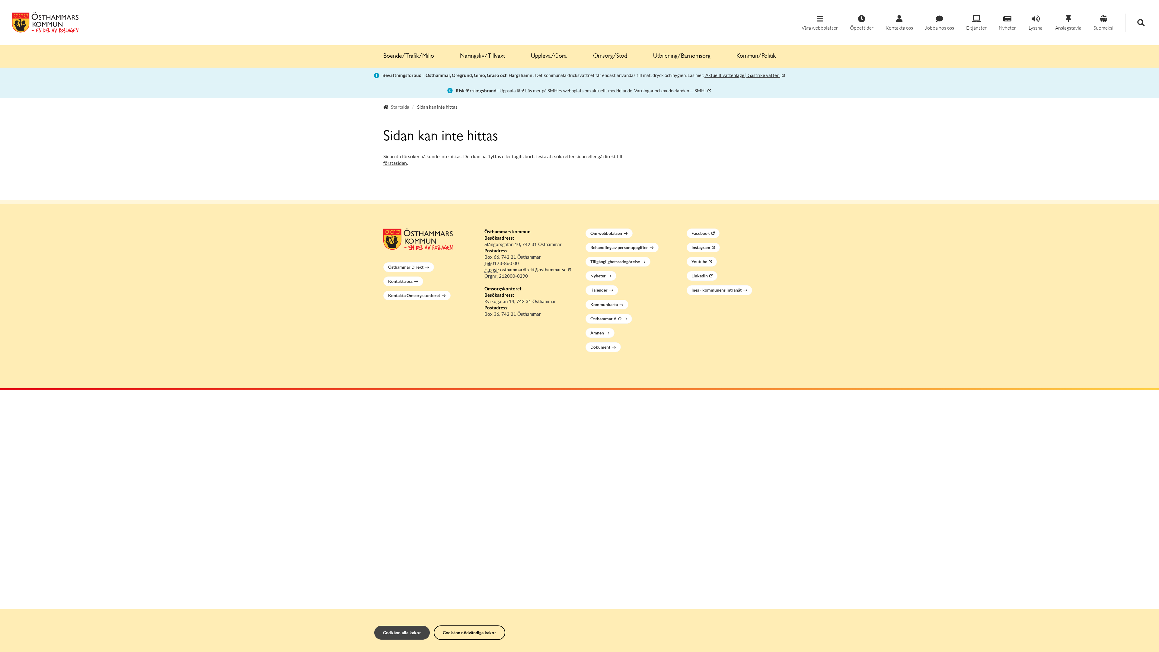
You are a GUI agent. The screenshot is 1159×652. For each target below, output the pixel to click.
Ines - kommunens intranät (716, 289)
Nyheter (598, 275)
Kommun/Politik (756, 56)
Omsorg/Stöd (610, 56)
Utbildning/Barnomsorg (681, 56)
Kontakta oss (400, 281)
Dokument (600, 347)
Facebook (700, 233)
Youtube (699, 261)
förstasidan (395, 163)
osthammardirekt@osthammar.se (533, 269)
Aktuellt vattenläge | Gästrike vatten (742, 75)
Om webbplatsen (606, 233)
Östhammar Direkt (405, 267)
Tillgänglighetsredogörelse (615, 261)
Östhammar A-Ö (605, 318)
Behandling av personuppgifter (619, 247)
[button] (820, 23)
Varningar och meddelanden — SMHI (670, 90)
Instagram (700, 247)
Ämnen (597, 332)
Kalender (599, 289)
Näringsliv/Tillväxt (482, 56)
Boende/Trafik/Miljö (408, 56)
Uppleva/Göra (549, 56)
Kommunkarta (604, 304)
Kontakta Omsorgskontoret (414, 295)
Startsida (400, 107)
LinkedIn (699, 275)
